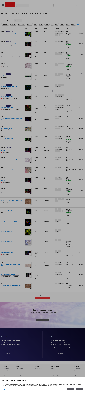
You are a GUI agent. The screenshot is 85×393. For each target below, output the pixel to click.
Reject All (79, 389)
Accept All (71, 389)
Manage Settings (5, 389)
